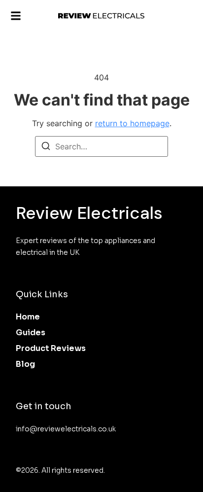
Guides (30, 332)
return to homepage (132, 123)
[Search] (46, 147)
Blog (25, 364)
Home (28, 317)
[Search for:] (101, 146)
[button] (15, 16)
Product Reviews (51, 348)
